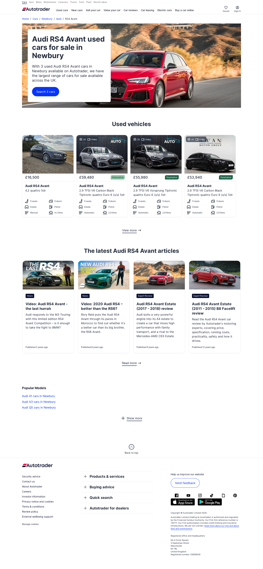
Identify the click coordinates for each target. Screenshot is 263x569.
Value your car (112, 10)
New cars (77, 10)
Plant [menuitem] (88, 2)
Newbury (47, 18)
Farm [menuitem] (81, 2)
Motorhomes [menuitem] (50, 2)
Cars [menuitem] (24, 2)
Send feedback (185, 483)
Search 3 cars (45, 91)
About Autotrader (32, 486)
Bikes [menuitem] (39, 2)
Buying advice (102, 487)
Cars (35, 18)
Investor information (33, 496)
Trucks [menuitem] (73, 2)
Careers (26, 491)
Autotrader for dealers (109, 508)
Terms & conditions (33, 506)
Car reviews (131, 10)
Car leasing (147, 10)
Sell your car (93, 10)
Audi (58, 18)
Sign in (237, 11)
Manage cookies (30, 524)
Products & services (107, 476)
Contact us (28, 481)
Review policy (30, 511)
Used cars (62, 10)
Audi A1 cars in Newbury (38, 396)
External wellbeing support (37, 516)
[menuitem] (62, 10)
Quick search (101, 497)
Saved (226, 11)
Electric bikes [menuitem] (100, 2)
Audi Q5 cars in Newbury (39, 407)
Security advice (31, 476)
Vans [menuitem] (31, 2)
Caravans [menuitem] (63, 2)
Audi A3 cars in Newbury (39, 401)
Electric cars (164, 10)
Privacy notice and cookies (37, 501)
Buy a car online (184, 10)
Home (25, 18)
